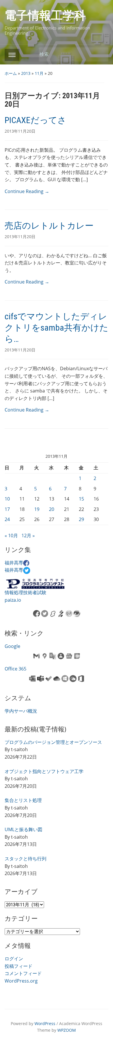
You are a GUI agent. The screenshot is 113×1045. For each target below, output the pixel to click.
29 (81, 519)
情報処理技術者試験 (25, 592)
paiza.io (13, 600)
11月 (39, 73)
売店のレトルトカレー (49, 226)
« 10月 (11, 535)
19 (36, 509)
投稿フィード (18, 966)
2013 (25, 73)
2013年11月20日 (20, 131)
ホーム (11, 73)
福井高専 (14, 562)
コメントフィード (23, 973)
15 (81, 499)
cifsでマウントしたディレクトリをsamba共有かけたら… (56, 327)
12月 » (28, 535)
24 (7, 519)
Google (12, 646)
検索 (101, 54)
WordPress (44, 1023)
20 (51, 509)
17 (7, 509)
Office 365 (15, 669)
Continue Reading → (27, 191)
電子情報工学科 (45, 15)
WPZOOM (66, 1030)
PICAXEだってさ (35, 120)
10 (7, 499)
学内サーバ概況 (21, 711)
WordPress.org (21, 981)
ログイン (14, 958)
